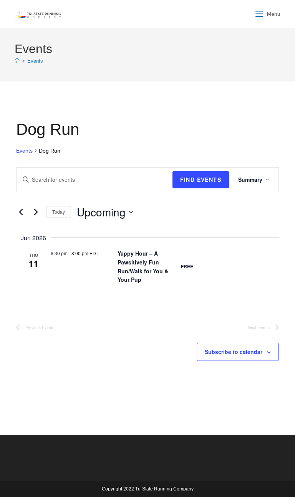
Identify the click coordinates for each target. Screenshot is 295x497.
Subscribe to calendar (233, 352)
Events (35, 61)
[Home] (17, 61)
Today (58, 211)
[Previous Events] (20, 212)
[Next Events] (35, 212)
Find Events (200, 179)
